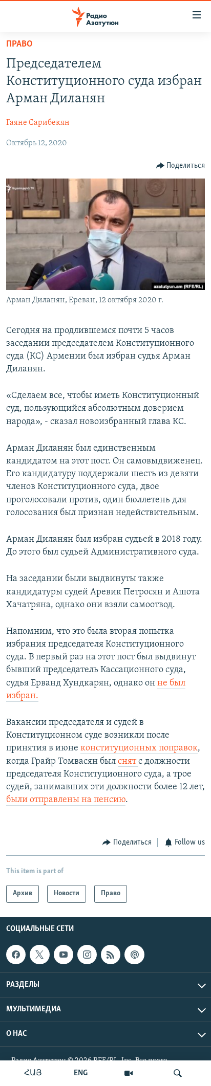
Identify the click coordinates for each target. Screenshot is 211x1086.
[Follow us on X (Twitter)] (39, 954)
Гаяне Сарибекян (38, 123)
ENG (81, 1073)
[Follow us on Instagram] (87, 954)
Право (19, 44)
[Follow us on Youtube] (63, 954)
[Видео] (128, 1073)
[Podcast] (134, 954)
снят (128, 761)
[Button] (180, 165)
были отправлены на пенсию (65, 800)
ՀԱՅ (33, 1073)
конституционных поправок (139, 748)
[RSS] (110, 954)
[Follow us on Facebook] (16, 954)
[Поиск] (177, 1073)
